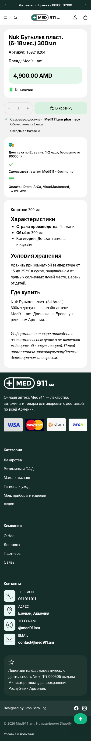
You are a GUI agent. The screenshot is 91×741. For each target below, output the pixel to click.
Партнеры (12, 553)
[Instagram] (84, 708)
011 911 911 (27, 598)
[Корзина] (85, 17)
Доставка (12, 544)
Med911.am (25, 723)
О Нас (9, 535)
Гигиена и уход (16, 486)
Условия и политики (19, 734)
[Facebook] (76, 708)
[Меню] (5, 17)
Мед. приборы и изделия (25, 495)
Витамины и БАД (19, 468)
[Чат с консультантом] (80, 718)
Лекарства (13, 460)
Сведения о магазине (25, 131)
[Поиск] (15, 17)
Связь (9, 562)
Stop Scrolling (35, 708)
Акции (9, 504)
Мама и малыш (17, 477)
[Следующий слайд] (86, 5)
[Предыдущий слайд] (5, 5)
